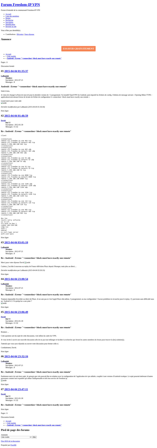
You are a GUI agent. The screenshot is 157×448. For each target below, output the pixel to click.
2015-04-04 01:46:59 (16, 115)
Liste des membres (12, 16)
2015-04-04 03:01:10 (16, 242)
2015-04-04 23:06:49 (16, 311)
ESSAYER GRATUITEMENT (78, 48)
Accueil (8, 14)
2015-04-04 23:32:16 (16, 356)
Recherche (9, 20)
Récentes (20, 34)
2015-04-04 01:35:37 (16, 71)
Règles (8, 18)
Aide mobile (11, 56)
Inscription (9, 22)
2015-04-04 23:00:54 (16, 278)
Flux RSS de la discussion (10, 441)
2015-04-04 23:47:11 (16, 389)
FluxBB (13, 445)
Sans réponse (29, 34)
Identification (10, 24)
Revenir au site (11, 26)
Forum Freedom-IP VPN (20, 4)
